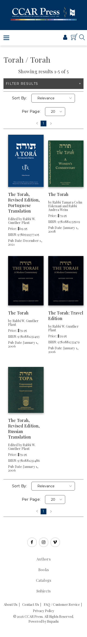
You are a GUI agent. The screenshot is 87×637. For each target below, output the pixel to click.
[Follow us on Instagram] (43, 542)
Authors (43, 559)
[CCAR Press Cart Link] (74, 39)
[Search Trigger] (6, 26)
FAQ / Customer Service (62, 604)
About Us (11, 604)
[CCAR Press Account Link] (65, 37)
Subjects (43, 590)
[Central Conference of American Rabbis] (49, 38)
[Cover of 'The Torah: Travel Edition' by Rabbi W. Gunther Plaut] (66, 279)
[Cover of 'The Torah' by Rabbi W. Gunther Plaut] (26, 279)
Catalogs (43, 580)
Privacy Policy (43, 611)
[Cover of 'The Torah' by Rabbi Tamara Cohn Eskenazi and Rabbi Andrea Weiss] (66, 161)
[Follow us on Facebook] (32, 542)
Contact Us (30, 604)
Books (43, 569)
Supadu (52, 621)
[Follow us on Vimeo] (55, 542)
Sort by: (19, 98)
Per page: (31, 111)
